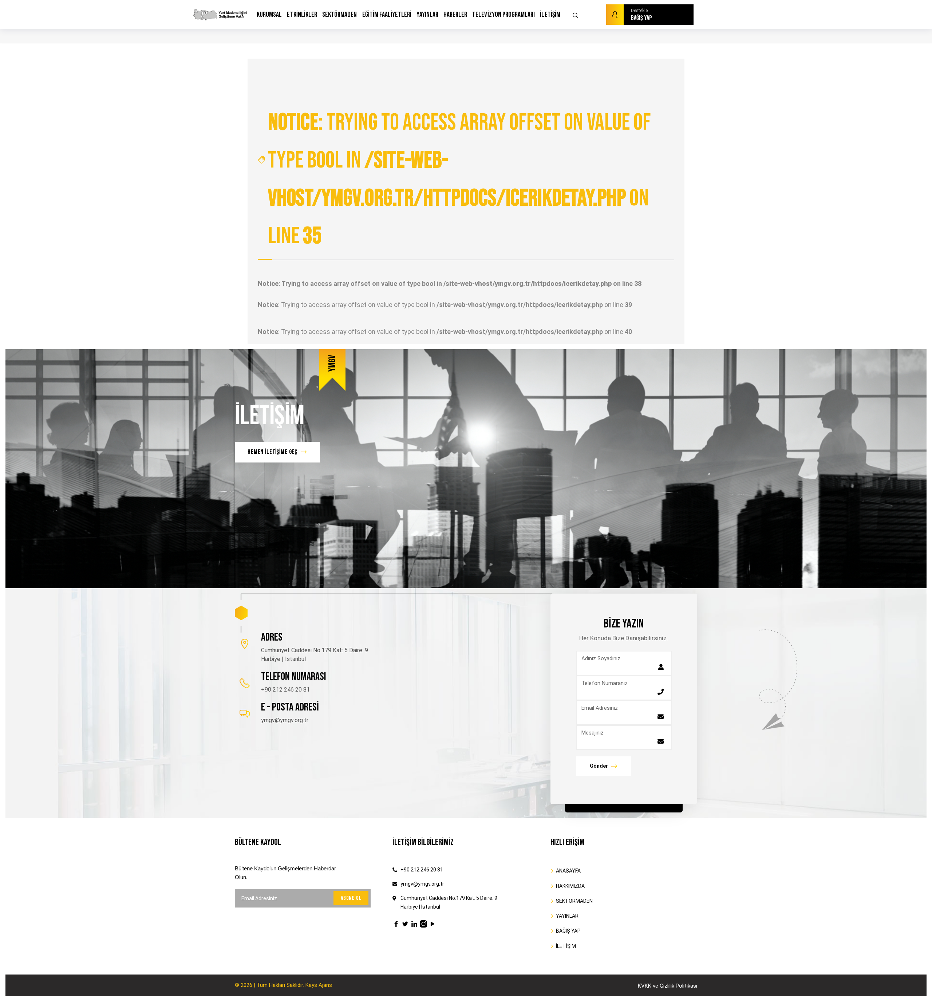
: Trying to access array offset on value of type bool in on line (459, 179)
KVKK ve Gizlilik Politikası (667, 986)
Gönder (599, 766)
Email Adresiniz (599, 708)
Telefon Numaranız (604, 683)
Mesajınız (592, 732)
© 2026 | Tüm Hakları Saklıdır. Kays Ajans (283, 985)
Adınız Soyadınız (600, 658)
